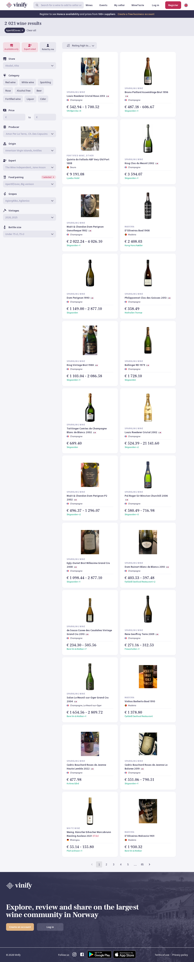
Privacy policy (180, 955)
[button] (15, 30)
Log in (50, 927)
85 (142, 864)
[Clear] (22, 30)
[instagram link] (74, 955)
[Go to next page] (149, 864)
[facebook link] (82, 955)
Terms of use (162, 955)
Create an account (20, 927)
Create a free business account (136, 14)
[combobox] (27, 65)
